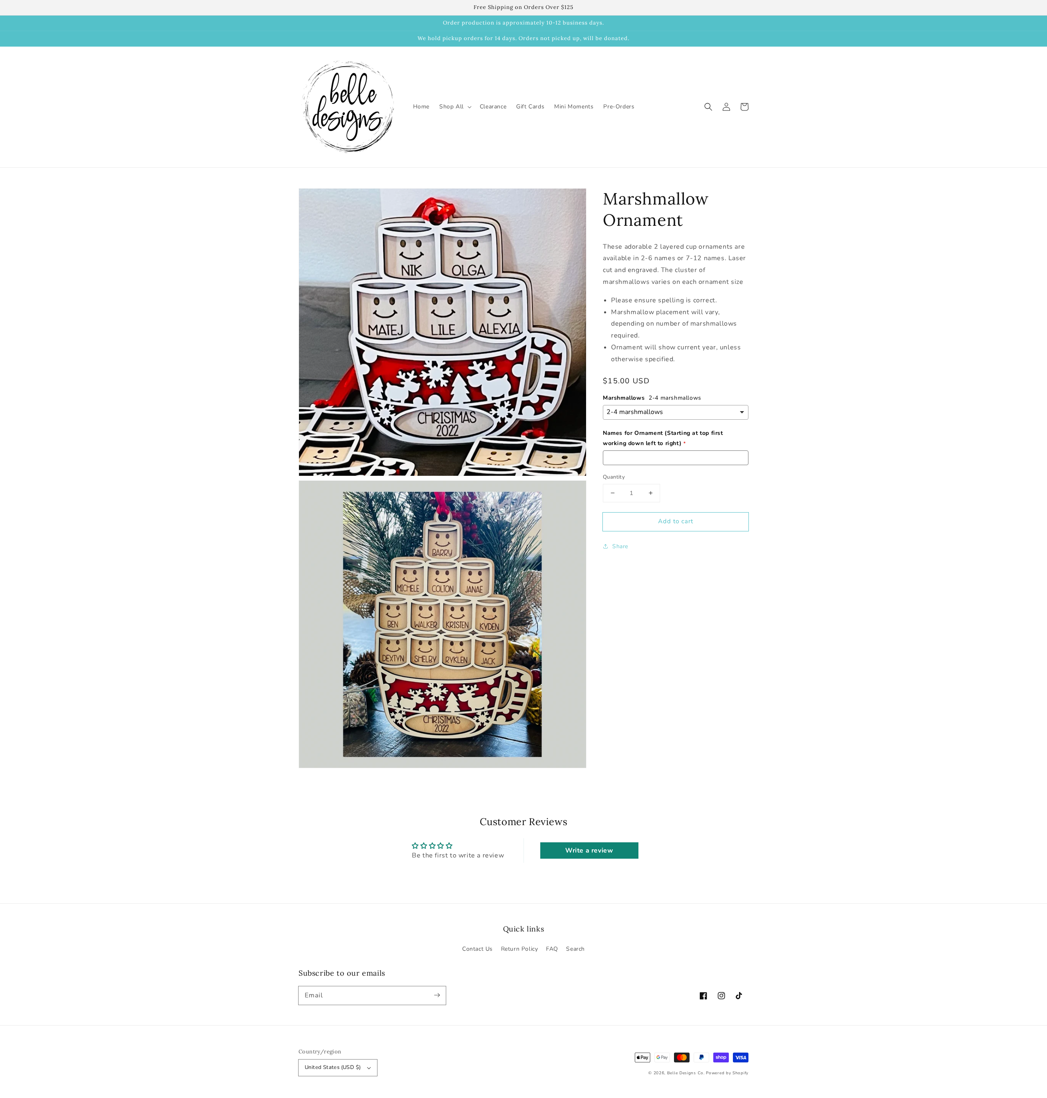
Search (575, 949)
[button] (708, 107)
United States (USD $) (333, 1067)
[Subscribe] (437, 995)
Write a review (589, 850)
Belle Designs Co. (686, 1073)
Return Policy (519, 949)
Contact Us (477, 949)
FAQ (552, 949)
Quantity (614, 477)
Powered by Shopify (727, 1073)
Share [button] (620, 546)
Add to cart (675, 521)
